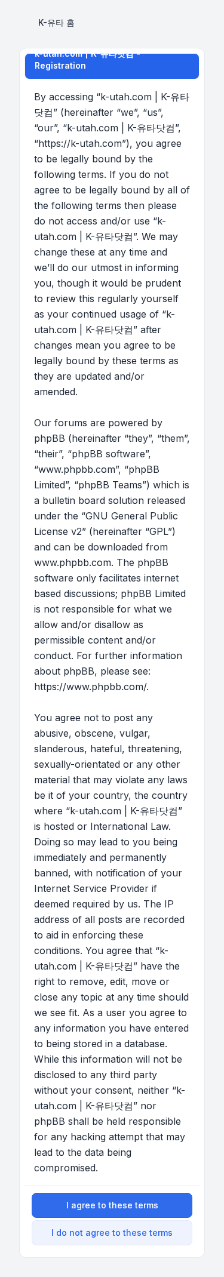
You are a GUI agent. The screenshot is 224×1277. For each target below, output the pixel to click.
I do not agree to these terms (112, 1232)
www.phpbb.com (72, 562)
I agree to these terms (112, 1205)
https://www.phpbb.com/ (90, 687)
